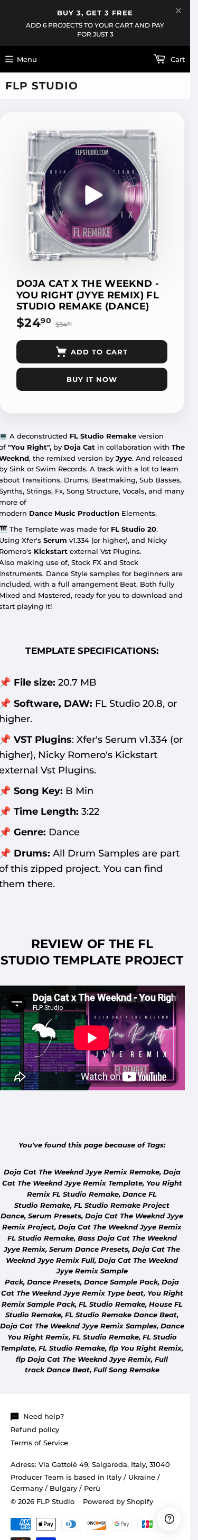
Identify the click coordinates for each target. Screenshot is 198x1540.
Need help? (43, 1416)
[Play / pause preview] (92, 195)
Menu (27, 59)
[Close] (178, 10)
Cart (176, 59)
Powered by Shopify (118, 1501)
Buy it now (92, 379)
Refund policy (35, 1429)
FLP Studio (41, 85)
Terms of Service (39, 1442)
